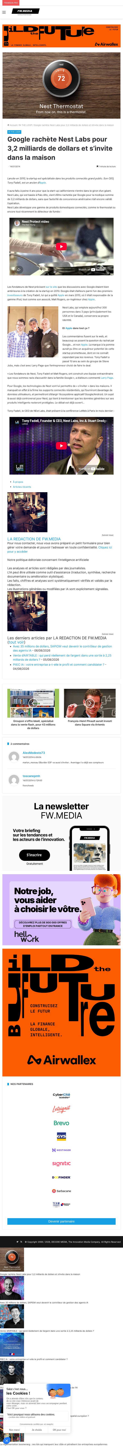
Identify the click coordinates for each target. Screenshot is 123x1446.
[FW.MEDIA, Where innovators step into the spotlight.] (25, 12)
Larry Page (107, 377)
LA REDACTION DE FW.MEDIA (34, 539)
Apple (42, 182)
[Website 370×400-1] (61, 1075)
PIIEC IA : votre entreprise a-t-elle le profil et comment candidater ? (58, 664)
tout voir (16, 642)
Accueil (13, 125)
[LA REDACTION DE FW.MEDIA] (27, 531)
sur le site (51, 286)
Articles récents (22, 486)
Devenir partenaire (61, 1221)
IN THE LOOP (25, 125)
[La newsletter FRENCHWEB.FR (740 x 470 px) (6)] (61, 870)
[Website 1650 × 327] (61, 35)
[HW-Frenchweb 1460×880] (61, 944)
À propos (18, 481)
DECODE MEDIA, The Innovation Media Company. (76, 1242)
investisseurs (15, 295)
